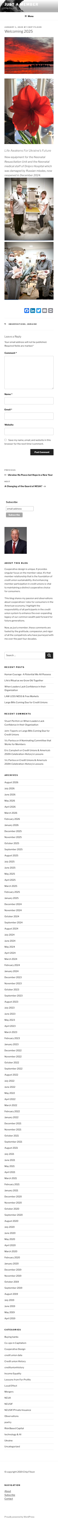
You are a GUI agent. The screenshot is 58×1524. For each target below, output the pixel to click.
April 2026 (10, 806)
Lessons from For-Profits (17, 1379)
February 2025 (12, 892)
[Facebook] (27, 311)
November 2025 (13, 837)
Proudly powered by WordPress (19, 1517)
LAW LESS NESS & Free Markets (21, 696)
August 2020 (11, 1221)
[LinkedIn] (33, 311)
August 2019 (11, 1294)
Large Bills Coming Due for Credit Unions (26, 702)
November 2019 (12, 1276)
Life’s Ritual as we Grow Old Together (23, 680)
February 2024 (12, 965)
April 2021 (9, 1172)
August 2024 (11, 928)
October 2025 (11, 843)
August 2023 (11, 1001)
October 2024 (11, 916)
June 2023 (9, 1014)
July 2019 (9, 1300)
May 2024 (9, 946)
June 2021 (9, 1160)
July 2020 (9, 1227)
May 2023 (9, 1020)
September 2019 (13, 1288)
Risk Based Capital (14, 1428)
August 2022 (11, 1074)
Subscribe (12, 502)
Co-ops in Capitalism (15, 1343)
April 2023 (10, 1026)
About (7, 1491)
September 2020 (13, 1215)
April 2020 (10, 1245)
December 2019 (12, 1269)
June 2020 (9, 1233)
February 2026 (12, 819)
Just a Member (21, 4)
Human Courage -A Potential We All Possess (27, 674)
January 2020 (11, 1263)
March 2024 (10, 959)
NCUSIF (8, 1404)
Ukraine (32, 324)
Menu (30, 16)
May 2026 (9, 800)
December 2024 (13, 904)
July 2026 (9, 788)
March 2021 (10, 1178)
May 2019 (9, 1312)
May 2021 (9, 1166)
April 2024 (10, 953)
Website (9, 424)
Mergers (9, 1391)
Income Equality (12, 1373)
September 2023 (13, 995)
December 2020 (13, 1196)
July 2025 (9, 861)
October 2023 (11, 989)
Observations (17, 324)
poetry (7, 1422)
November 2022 (13, 1056)
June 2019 (9, 1306)
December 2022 (13, 1050)
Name (8, 394)
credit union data (13, 1355)
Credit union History (15, 1361)
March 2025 (10, 886)
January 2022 (11, 1117)
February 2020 (12, 1257)
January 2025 (11, 898)
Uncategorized (12, 1446)
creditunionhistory (14, 1367)
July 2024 (9, 934)
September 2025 (13, 849)
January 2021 (11, 1190)
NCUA (7, 1398)
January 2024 (11, 971)
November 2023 (13, 983)
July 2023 (9, 1007)
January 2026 (11, 825)
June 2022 (9, 1087)
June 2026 (9, 794)
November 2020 (13, 1202)
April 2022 (9, 1099)
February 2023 (12, 1038)
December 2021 (12, 1123)
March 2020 (10, 1251)
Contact (8, 1498)
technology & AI (12, 1434)
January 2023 (11, 1044)
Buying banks (11, 1337)
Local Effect (10, 1385)
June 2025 (9, 867)
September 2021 (13, 1141)
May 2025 (9, 874)
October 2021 (11, 1135)
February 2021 (11, 1184)
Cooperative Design (14, 1349)
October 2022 (11, 1062)
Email (8, 409)
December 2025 (13, 831)
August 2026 (11, 782)
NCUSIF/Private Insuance (17, 1410)
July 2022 (9, 1081)
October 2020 (11, 1208)
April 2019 (9, 1318)
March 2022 (10, 1105)
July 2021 (9, 1154)
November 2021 (12, 1129)
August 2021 (11, 1148)
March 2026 (10, 813)
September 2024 (13, 922)
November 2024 (13, 910)
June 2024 (9, 941)
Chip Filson (35, 27)
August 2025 (11, 855)
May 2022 (9, 1093)
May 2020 (9, 1239)
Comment (10, 353)
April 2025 (10, 880)
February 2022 (12, 1111)
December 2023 (13, 977)
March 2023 (10, 1032)
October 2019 (11, 1281)
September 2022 (13, 1068)
